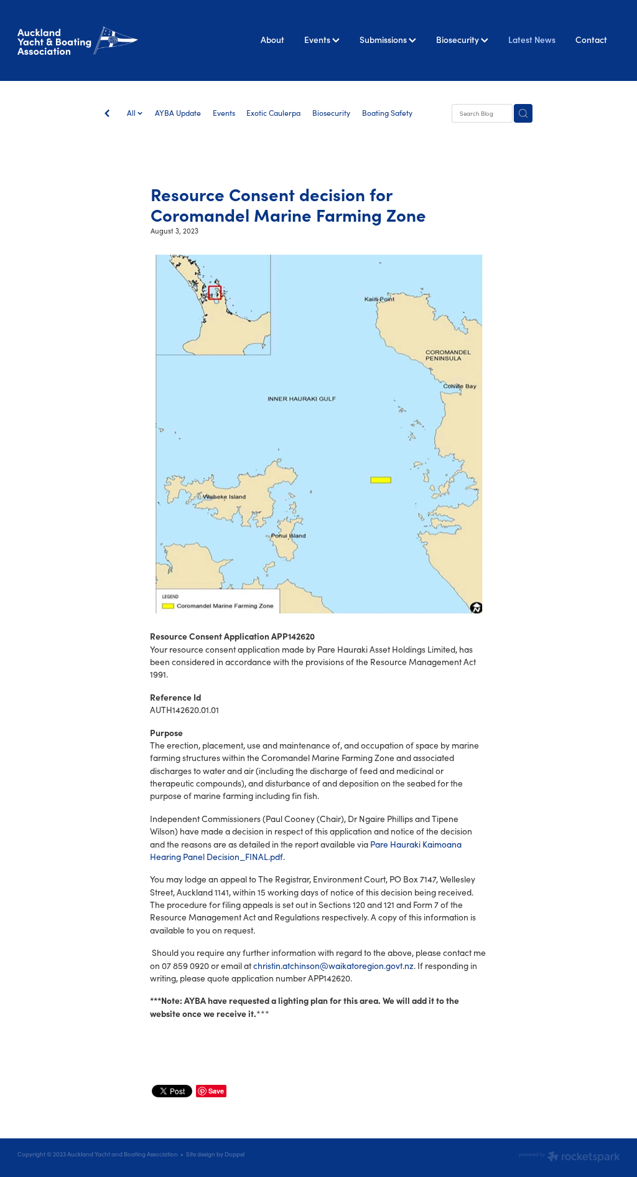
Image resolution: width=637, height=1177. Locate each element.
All (132, 113)
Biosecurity (458, 39)
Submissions (384, 39)
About (272, 39)
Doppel (234, 1154)
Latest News (532, 39)
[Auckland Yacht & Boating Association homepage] (77, 40)
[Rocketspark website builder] (569, 1158)
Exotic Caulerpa (273, 113)
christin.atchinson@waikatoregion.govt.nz (333, 965)
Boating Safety (387, 113)
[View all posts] (107, 114)
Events (318, 39)
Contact (591, 39)
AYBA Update (178, 113)
